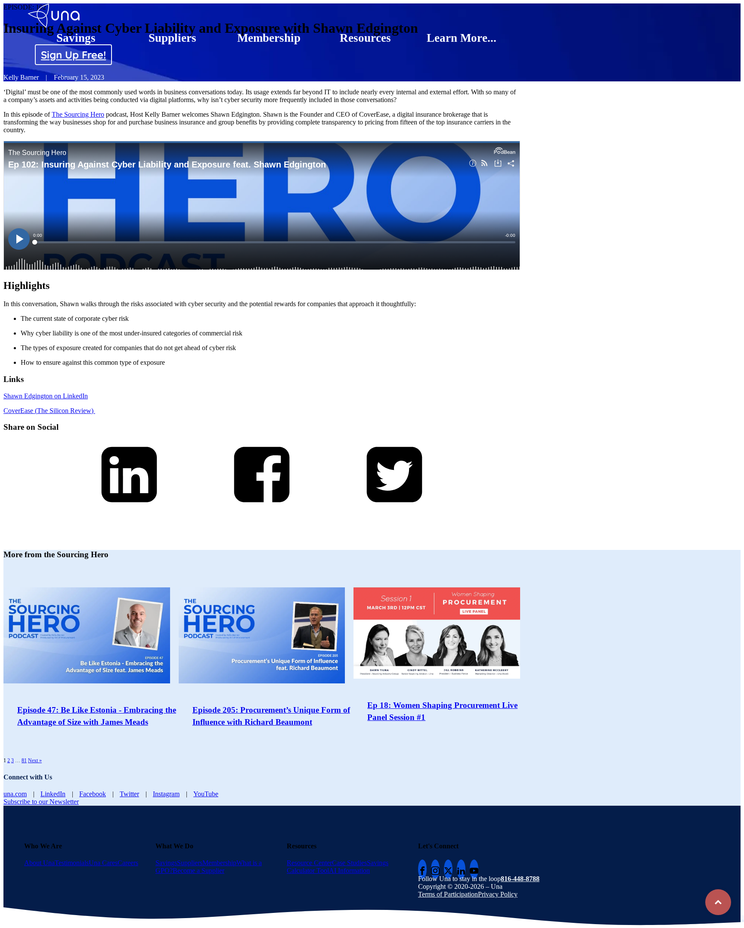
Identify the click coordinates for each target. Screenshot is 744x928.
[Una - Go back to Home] (54, 7)
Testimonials (72, 862)
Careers (128, 862)
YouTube (205, 794)
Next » (35, 760)
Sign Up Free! (73, 54)
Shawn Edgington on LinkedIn (45, 396)
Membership (269, 37)
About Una (39, 862)
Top (718, 902)
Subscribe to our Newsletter (41, 801)
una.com (15, 794)
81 (24, 760)
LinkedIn (52, 794)
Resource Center (309, 862)
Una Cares (103, 862)
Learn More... (461, 37)
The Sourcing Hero (78, 114)
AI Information (349, 870)
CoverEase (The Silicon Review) (49, 410)
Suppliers (172, 37)
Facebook (92, 794)
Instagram (166, 794)
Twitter (129, 794)
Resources (365, 37)
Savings (76, 37)
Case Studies (349, 862)
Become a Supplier (198, 870)
